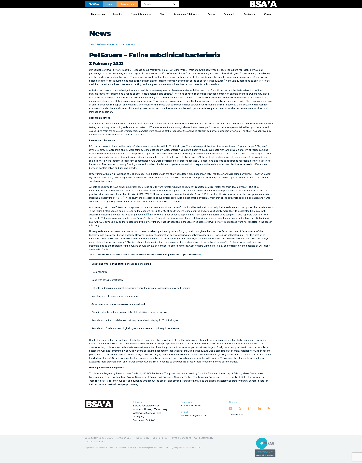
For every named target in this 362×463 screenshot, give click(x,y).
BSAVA (267, 14)
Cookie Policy (159, 437)
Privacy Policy (141, 437)
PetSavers (249, 14)
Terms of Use (123, 437)
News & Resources (141, 14)
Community (230, 14)
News (91, 44)
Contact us (234, 414)
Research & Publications (187, 14)
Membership (98, 14)
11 (148, 214)
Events (211, 14)
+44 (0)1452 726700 (191, 405)
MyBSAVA (94, 4)
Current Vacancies (95, 441)
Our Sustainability (203, 437)
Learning (117, 14)
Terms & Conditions (180, 437)
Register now (127, 4)
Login (109, 4)
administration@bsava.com (194, 415)
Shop (162, 14)
